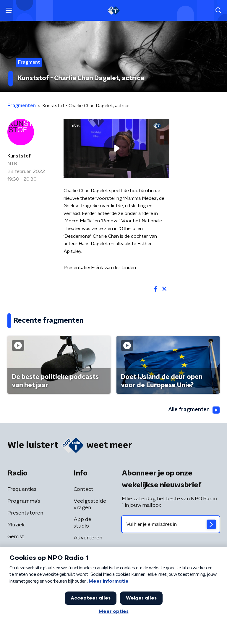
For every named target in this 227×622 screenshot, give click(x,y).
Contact (83, 489)
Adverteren (88, 538)
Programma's (23, 501)
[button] (8, 10)
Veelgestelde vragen (90, 504)
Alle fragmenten (189, 409)
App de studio (82, 523)
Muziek (16, 525)
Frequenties (21, 489)
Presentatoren (25, 513)
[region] (116, 148)
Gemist (15, 536)
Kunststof (19, 156)
